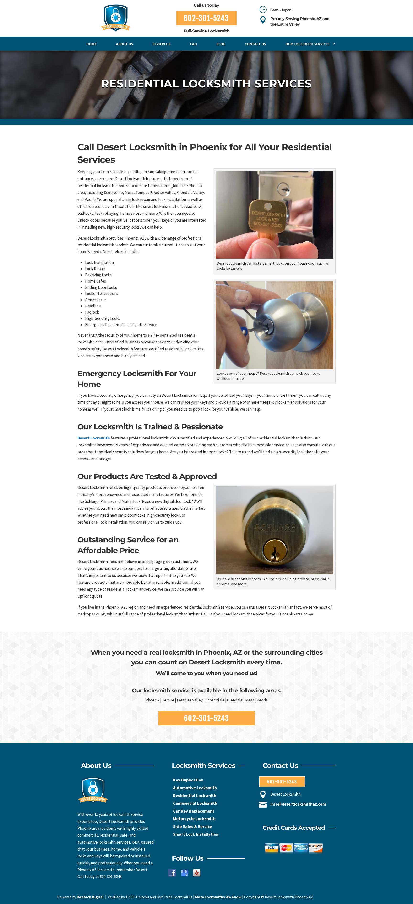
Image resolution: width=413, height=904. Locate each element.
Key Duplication (188, 780)
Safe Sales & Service (192, 826)
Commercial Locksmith (195, 803)
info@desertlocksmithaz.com (298, 804)
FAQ (193, 44)
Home (91, 44)
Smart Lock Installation (195, 834)
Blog (220, 44)
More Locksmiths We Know (218, 896)
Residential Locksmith (194, 795)
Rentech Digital (90, 896)
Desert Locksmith (93, 438)
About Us (124, 44)
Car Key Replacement (193, 811)
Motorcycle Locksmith (194, 818)
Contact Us (255, 44)
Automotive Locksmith (195, 788)
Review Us (161, 44)
